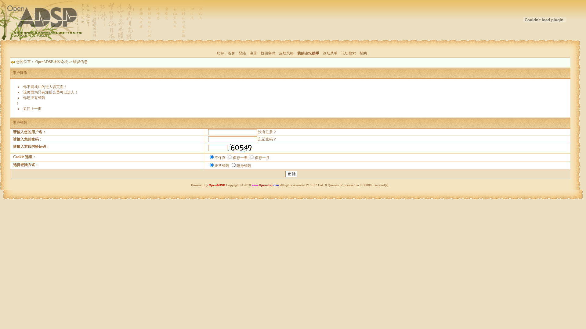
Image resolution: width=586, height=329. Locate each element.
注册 (253, 53)
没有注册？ (267, 132)
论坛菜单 (330, 53)
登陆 (242, 53)
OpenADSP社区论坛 (51, 62)
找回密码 (268, 53)
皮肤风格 (286, 53)
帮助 (363, 53)
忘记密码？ (267, 139)
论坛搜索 (348, 53)
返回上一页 (32, 109)
